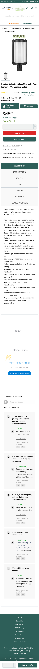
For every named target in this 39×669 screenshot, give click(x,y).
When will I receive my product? (20, 569)
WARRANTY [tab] (19, 197)
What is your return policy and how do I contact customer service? (22, 497)
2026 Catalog (19, 628)
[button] (19, 23)
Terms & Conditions (20, 642)
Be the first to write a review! (19, 373)
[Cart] (31, 8)
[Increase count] (34, 125)
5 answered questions (28, 93)
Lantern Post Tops (10, 31)
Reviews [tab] (18, 331)
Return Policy (19, 635)
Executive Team (19, 631)
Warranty (30, 106)
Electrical (4, 28)
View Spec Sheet (10, 106)
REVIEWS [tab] (19, 178)
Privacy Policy (19, 638)
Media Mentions (19, 624)
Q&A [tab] (19, 184)
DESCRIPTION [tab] (19, 166)
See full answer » (21, 439)
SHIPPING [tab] (20, 190)
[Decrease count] (34, 128)
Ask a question (29, 95)
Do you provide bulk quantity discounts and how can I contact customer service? (20, 419)
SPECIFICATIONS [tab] (19, 172)
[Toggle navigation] (35, 8)
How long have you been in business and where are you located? (22, 459)
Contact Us (19, 621)
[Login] (27, 8)
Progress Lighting (30, 28)
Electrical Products (16, 28)
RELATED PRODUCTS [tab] (19, 203)
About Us (19, 617)
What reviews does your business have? (21, 534)
